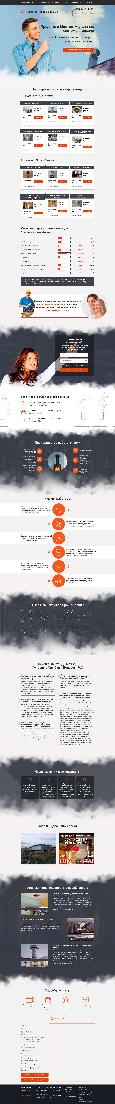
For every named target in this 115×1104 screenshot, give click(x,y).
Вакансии (67, 1100)
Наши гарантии (40, 1097)
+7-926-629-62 (84, 9)
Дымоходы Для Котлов (71, 1093)
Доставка (81, 1097)
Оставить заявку (74, 370)
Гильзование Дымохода (27, 1095)
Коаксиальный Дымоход (42, 1090)
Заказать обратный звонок (35, 1075)
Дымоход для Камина (55, 1095)
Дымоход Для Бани (55, 1090)
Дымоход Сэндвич (26, 1090)
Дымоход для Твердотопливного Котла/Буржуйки (72, 1089)
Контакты (90, 2)
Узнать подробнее (28, 186)
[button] (22, 855)
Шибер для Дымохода (84, 1094)
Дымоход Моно (25, 1092)
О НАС (65, 2)
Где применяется (28, 122)
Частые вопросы (77, 2)
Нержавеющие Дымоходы (42, 1087)
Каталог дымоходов (27, 2)
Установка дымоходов (44, 2)
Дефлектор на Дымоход (85, 1092)
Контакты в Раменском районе (35, 1080)
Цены (57, 2)
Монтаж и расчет (37, 110)
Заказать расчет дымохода (78, 50)
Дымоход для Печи (55, 1092)
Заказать (38, 117)
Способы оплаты (54, 1098)
